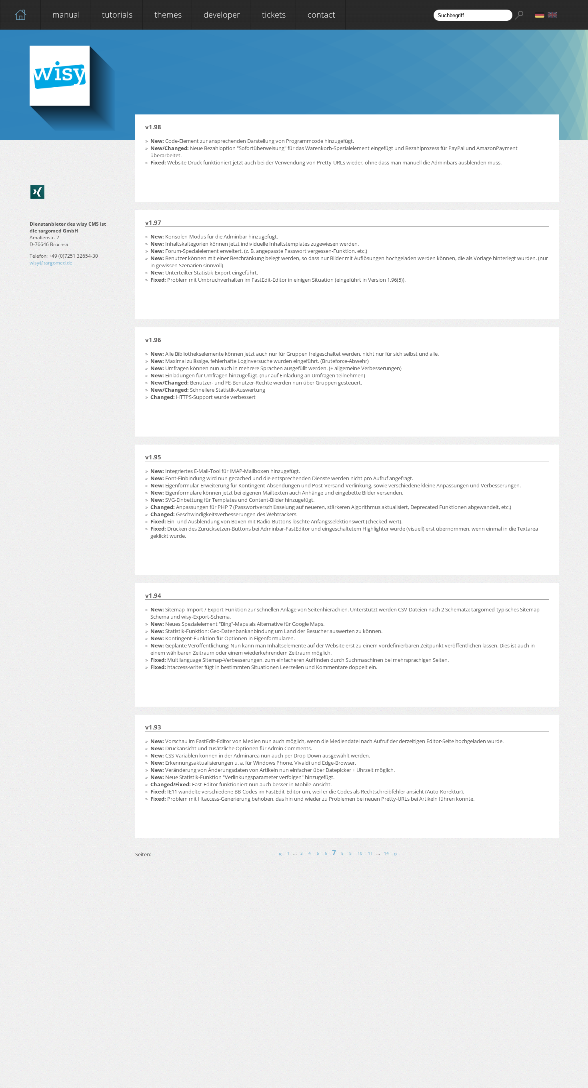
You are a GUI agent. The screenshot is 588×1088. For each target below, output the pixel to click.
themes (168, 14)
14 (386, 853)
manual (66, 14)
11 (370, 853)
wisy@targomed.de (51, 262)
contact (321, 14)
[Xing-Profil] (37, 192)
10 (360, 853)
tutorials (117, 14)
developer (222, 14)
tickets (274, 14)
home (20, 15)
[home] (20, 15)
